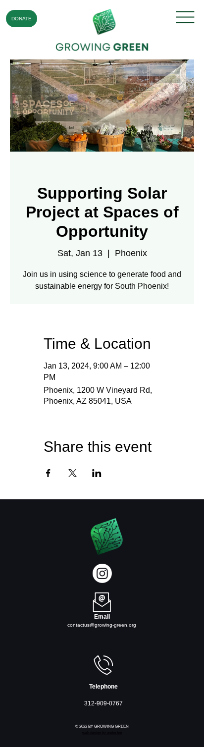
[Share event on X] (72, 473)
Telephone (103, 686)
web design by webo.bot (102, 733)
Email (102, 616)
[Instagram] (102, 573)
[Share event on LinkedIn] (97, 473)
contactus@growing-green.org (101, 625)
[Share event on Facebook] (48, 473)
